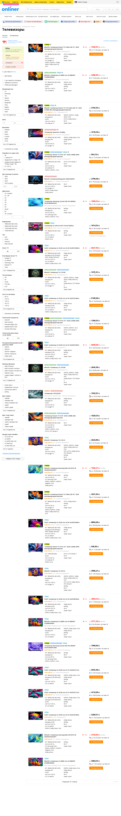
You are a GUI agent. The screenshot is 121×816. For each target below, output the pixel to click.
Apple (97, 21)
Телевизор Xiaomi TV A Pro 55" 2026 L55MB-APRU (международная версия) (61, 322)
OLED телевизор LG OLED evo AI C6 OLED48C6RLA (61, 599)
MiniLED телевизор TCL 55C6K (54, 272)
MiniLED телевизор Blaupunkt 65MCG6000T (59, 179)
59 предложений (96, 162)
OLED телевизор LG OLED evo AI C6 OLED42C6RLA (61, 715)
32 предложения (96, 352)
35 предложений (96, 305)
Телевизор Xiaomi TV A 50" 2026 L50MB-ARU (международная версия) (60, 417)
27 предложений (96, 447)
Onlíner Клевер (82, 2)
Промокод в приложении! (13, 21)
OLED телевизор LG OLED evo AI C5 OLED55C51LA (61, 692)
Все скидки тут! (85, 21)
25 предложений (96, 606)
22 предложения (96, 82)
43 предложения (96, 115)
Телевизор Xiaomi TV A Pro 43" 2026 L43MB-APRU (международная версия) (61, 155)
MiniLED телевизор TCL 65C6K (54, 367)
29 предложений (96, 374)
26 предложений (96, 255)
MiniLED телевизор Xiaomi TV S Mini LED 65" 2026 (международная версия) (61, 495)
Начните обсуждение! (63, 51)
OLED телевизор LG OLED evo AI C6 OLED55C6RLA (61, 298)
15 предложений (96, 677)
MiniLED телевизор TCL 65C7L (54, 571)
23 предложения (96, 628)
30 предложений (96, 279)
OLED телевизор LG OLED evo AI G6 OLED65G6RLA (62, 522)
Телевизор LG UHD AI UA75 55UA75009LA (59, 226)
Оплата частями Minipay (34, 21)
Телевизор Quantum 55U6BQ (54, 132)
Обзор (59, 72)
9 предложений (96, 699)
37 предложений (96, 54)
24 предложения (96, 722)
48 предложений (96, 328)
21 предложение (96, 139)
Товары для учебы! (69, 21)
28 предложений (96, 768)
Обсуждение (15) (62, 112)
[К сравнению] (27, 44)
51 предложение (96, 423)
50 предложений (96, 208)
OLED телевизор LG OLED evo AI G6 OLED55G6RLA (62, 248)
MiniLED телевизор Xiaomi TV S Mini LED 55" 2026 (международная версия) (61, 48)
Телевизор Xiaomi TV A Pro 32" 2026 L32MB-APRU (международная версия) (61, 547)
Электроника (17, 26)
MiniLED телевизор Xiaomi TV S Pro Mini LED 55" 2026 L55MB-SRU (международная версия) (63, 109)
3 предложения (96, 186)
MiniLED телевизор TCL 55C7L (54, 440)
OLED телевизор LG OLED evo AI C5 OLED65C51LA (61, 670)
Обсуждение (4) (61, 420)
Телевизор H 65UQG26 (52, 393)
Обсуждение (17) (62, 275)
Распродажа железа (111, 21)
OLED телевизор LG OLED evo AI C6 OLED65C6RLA (61, 345)
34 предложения (96, 232)
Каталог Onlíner (7, 26)
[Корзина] (117, 9)
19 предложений (96, 578)
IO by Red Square (52, 21)
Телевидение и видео (28, 26)
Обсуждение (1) (61, 301)
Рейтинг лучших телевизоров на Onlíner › (15, 41)
